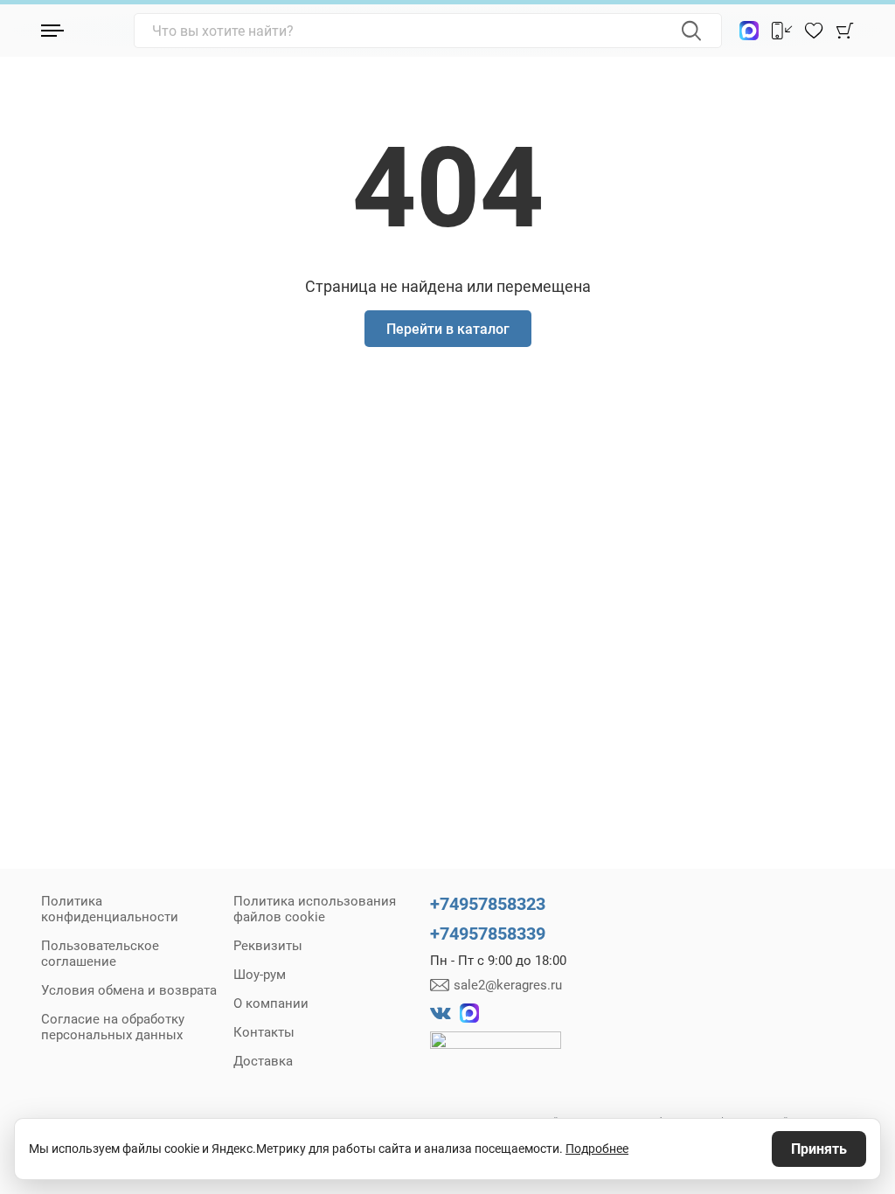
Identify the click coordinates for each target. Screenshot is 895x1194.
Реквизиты (267, 946)
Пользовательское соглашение (100, 953)
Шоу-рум (259, 974)
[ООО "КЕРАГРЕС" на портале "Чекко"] (495, 1052)
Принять (819, 1149)
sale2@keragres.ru (508, 985)
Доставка (263, 1061)
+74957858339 (487, 933)
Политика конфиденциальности (109, 909)
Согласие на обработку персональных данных (112, 1027)
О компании (271, 1003)
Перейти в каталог (448, 329)
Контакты (264, 1032)
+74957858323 (487, 903)
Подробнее (596, 1149)
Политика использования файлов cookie (314, 909)
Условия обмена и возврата (129, 990)
